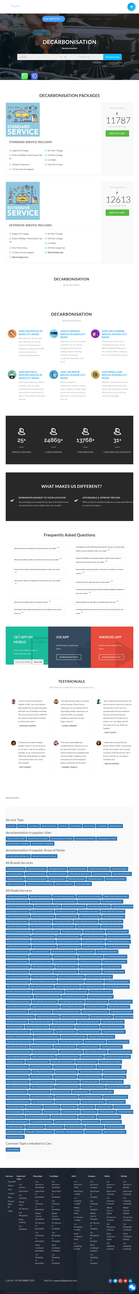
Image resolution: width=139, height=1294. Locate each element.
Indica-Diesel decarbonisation (18, 1007)
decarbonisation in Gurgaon (38, 839)
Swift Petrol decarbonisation (41, 921)
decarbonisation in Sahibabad (42, 844)
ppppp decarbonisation (15, 1117)
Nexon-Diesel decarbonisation (112, 1027)
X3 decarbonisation (89, 1112)
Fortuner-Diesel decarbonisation (44, 977)
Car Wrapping (76, 826)
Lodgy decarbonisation (15, 1062)
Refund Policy (126, 1292)
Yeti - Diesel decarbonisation (43, 1102)
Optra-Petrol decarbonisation (71, 1052)
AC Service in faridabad (56, 1226)
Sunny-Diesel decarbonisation (42, 1087)
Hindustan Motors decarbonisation (39, 884)
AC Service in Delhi (78, 1218)
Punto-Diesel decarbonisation (37, 1117)
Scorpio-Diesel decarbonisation (117, 987)
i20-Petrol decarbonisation (94, 932)
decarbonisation (115, 826)
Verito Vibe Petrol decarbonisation (47, 997)
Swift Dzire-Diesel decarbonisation (47, 906)
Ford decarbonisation (15, 874)
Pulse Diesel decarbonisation (110, 1062)
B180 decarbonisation (95, 1127)
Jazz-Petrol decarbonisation (40, 957)
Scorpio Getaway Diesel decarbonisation (48, 992)
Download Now (69, 657)
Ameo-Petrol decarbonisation (114, 1077)
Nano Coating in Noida (111, 1236)
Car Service (22, 1185)
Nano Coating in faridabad (56, 1248)
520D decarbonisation (71, 1112)
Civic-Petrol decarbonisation (41, 962)
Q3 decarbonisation (87, 1107)
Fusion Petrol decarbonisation (70, 1042)
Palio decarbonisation (87, 1117)
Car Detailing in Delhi (77, 1246)
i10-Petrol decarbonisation (112, 927)
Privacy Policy (112, 1292)
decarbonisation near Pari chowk (44, 856)
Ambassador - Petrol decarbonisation (69, 1132)
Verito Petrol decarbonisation (101, 992)
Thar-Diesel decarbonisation (17, 987)
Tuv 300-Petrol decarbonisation (117, 982)
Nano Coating (89, 826)
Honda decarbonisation (57, 869)
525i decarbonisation (107, 1112)
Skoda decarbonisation (15, 879)
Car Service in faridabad (56, 1184)
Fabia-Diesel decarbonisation (17, 1097)
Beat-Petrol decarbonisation (65, 1047)
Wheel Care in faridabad (56, 1216)
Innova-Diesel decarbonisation (18, 977)
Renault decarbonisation (57, 874)
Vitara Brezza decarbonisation (111, 921)
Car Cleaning (33, 826)
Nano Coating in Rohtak (127, 1236)
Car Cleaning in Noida (110, 1201)
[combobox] (41, 57)
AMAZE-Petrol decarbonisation (65, 957)
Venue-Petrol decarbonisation (18, 952)
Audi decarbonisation (57, 879)
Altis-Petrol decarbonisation (90, 972)
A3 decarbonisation (34, 1107)
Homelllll (12, 1181)
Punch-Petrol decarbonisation (18, 1032)
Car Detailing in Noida (110, 1246)
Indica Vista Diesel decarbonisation (67, 1012)
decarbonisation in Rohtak (85, 839)
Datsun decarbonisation (121, 874)
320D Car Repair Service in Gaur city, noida (73, 375)
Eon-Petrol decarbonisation (64, 927)
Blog (10, 1197)
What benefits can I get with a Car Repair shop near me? (96, 602)
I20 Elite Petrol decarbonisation (18, 947)
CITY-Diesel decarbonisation (115, 957)
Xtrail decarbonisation (90, 1082)
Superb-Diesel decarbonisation (18, 1102)
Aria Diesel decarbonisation (96, 1007)
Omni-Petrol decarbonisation (63, 896)
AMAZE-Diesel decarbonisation (91, 957)
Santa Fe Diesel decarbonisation (44, 947)
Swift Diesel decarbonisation (17, 921)
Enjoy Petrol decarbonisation (92, 1057)
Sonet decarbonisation (15, 1137)
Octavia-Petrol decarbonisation (93, 1102)
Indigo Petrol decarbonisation (47, 1017)
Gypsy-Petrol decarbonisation (42, 911)
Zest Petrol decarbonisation (17, 1022)
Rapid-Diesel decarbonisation (66, 1097)
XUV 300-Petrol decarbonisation (44, 1002)
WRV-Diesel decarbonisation (43, 967)
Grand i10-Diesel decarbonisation (19, 932)
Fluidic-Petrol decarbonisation (68, 937)
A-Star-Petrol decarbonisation (65, 901)
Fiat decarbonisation (95, 879)
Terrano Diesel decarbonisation (67, 1087)
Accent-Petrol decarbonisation (18, 937)
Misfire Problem (13, 1150)
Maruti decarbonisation (15, 869)
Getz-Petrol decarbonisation (41, 927)
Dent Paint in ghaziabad (39, 1194)
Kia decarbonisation (83, 884)
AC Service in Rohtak (127, 1218)
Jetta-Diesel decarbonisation (41, 1077)
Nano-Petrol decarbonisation (120, 1002)
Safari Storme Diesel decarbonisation (74, 1017)
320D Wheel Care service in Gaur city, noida (114, 375)
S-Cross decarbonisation (63, 921)
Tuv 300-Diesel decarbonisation (18, 1002)
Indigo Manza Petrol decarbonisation (20, 1017)
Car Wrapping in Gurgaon (94, 1236)
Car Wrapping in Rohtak (127, 1227)
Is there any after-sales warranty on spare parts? (93, 582)
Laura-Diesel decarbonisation (90, 1097)
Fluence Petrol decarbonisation (109, 1067)
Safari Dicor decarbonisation (97, 1002)
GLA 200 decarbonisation (111, 1122)
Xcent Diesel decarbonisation (69, 947)
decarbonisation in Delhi (16, 839)
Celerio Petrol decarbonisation (43, 916)
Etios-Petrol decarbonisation (17, 972)
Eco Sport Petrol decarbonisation (74, 1037)
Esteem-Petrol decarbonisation (74, 906)
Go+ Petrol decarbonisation (39, 1092)
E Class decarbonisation (35, 1127)
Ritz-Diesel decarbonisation (112, 901)
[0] (131, 6)
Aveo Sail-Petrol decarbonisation (18, 1052)
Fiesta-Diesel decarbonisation (89, 1032)
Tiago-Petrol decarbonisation (64, 1022)
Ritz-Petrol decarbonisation (89, 901)
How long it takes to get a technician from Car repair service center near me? (37, 611)
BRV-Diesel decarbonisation (90, 967)
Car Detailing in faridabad (56, 1258)
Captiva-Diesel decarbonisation (43, 1057)
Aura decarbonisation (86, 952)
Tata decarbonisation (119, 869)
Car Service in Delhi (78, 1184)
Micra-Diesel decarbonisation (17, 1087)
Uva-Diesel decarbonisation (88, 1047)
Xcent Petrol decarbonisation (93, 947)
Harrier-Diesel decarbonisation (62, 1027)
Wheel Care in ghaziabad (39, 1216)
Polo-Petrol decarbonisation (43, 1072)
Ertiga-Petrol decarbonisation (123, 906)
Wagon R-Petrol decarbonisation (115, 896)
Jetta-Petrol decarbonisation (17, 1077)
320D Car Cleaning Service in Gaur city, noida (114, 334)
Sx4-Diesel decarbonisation (89, 911)
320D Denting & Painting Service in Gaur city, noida (30, 375)
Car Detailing (101, 826)
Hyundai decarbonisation (36, 869)
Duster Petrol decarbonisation (62, 1062)
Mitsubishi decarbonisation (36, 879)
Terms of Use (98, 1292)
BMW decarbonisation (76, 879)
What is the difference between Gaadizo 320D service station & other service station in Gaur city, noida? (98, 560)
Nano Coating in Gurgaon (94, 1248)
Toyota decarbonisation (77, 869)
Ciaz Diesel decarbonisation (67, 916)
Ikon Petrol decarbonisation (118, 1042)
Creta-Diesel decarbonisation (117, 947)
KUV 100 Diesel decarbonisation (74, 997)
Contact (11, 1193)
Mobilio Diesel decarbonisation (115, 962)
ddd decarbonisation (80, 1092)
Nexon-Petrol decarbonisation (37, 1027)
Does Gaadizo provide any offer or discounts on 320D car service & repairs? (99, 571)
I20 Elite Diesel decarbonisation (118, 942)
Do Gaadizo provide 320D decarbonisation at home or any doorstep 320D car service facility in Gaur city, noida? (100, 549)
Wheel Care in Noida (110, 1210)
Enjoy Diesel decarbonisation (68, 1057)
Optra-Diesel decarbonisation (95, 1052)
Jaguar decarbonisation (15, 884)
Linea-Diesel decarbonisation (41, 1122)
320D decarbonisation (33, 1112)
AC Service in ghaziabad (40, 1226)
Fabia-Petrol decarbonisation (102, 1092)
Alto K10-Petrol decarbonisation (89, 896)
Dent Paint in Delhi (78, 1192)
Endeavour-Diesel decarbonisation (19, 1037)
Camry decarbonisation (111, 967)
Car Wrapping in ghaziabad (39, 1236)
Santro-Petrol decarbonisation (88, 927)
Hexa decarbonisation (15, 1027)
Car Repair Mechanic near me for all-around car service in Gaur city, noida (100, 611)
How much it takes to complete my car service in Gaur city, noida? (37, 581)
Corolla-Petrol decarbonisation (66, 972)
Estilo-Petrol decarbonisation (17, 901)
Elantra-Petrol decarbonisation (18, 942)
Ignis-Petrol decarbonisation (17, 927)
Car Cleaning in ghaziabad (39, 1205)
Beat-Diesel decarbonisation (41, 1047)
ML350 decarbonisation (114, 1127)
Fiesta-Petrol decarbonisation (113, 1032)
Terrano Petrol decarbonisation (93, 1087)
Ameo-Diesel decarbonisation (17, 1082)
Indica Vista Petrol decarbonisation (95, 1012)
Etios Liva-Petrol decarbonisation (71, 982)
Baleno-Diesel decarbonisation (86, 921)
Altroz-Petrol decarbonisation (87, 1027)
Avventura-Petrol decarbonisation (64, 1117)
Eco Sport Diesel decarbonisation (47, 1037)
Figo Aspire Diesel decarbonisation (101, 1037)
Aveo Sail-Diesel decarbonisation (45, 1052)
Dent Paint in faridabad (56, 1194)
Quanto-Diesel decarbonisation (67, 987)
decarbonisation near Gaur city (18, 856)
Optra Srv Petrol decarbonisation (117, 1057)
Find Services (112, 56)
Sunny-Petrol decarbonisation (118, 1087)
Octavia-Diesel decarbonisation (67, 1102)
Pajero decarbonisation (116, 1102)
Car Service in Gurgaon (94, 1184)
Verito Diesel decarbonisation (76, 992)
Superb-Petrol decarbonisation (116, 1097)
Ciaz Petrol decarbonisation (90, 916)
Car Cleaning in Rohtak (127, 1201)
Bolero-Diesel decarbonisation (42, 987)
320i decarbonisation (51, 1112)
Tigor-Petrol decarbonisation (88, 1022)
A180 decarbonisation (55, 1127)
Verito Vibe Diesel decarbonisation (19, 997)
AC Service (63, 826)
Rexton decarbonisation (64, 884)
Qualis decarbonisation (94, 982)
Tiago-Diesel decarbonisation (40, 1022)
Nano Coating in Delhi (78, 1236)
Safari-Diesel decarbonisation (72, 1007)
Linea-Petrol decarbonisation (17, 1122)
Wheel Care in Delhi (77, 1210)
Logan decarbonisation (86, 1067)
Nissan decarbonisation (101, 874)
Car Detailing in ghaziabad (39, 1258)
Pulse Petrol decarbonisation (17, 1067)
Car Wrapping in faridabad (56, 1236)
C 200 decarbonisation (15, 1127)
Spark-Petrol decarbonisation (17, 1047)
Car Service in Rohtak (127, 1184)
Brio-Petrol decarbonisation (17, 957)
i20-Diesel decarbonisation (71, 932)
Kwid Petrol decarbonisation (87, 1062)
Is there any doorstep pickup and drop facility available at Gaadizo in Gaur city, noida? (100, 591)
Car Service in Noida (111, 1184)
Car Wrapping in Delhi (78, 1227)
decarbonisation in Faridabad (61, 839)
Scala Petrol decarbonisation (65, 1067)
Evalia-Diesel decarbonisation (67, 1082)
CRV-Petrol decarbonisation (90, 962)
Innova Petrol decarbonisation (18, 982)
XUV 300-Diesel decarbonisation (71, 1002)
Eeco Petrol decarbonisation (114, 916)
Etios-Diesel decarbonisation (41, 972)
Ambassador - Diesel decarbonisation (39, 1132)
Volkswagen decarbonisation (79, 874)
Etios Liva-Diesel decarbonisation (44, 982)
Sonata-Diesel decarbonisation (69, 942)
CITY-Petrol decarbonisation (17, 962)
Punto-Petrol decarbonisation (109, 1117)
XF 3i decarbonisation (15, 1132)
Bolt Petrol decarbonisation (17, 1012)
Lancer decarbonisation (15, 1107)
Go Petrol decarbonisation (16, 1092)
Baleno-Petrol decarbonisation (113, 911)
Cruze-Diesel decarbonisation (120, 1052)
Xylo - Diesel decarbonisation (92, 987)
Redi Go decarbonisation (61, 1092)
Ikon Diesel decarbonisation (95, 1042)
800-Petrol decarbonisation (17, 896)
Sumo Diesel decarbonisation (101, 1017)
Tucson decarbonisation (40, 952)
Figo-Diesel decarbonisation (65, 1032)
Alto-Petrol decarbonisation (40, 896)
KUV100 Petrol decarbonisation (100, 997)
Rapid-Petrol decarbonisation (41, 1097)
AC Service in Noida (111, 1218)
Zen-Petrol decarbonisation (41, 901)
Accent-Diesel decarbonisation (43, 937)
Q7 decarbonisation (122, 1107)
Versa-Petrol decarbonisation (99, 906)
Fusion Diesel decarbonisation (46, 1042)
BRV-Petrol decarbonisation (67, 967)
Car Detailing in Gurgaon (94, 1258)
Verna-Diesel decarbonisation (118, 937)
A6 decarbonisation (69, 1107)
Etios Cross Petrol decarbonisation (99, 977)
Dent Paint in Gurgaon (94, 1194)
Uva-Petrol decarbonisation (111, 1047)
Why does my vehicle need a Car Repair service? (31, 602)
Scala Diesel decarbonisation (41, 1067)
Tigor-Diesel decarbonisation (112, 1022)
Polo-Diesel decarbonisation (66, 1072)
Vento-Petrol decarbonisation (90, 1072)
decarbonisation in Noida (107, 839)
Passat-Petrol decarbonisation (65, 1077)
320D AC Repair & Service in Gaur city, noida (73, 334)
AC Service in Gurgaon (94, 1226)
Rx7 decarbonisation (93, 1132)
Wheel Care (21, 1203)
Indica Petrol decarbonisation (40, 1012)
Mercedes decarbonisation (115, 879)
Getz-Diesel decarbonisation (117, 932)
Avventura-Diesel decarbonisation (67, 1122)
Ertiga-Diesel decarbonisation (17, 911)
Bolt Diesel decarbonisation (119, 1007)
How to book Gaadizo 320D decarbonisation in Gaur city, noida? (37, 569)
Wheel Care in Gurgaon (93, 1216)
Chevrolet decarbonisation (35, 874)
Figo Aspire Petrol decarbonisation (19, 1042)
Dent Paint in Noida (111, 1192)
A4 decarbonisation (52, 1107)
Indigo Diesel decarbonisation (121, 1012)
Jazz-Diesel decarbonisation (107, 952)
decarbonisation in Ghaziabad (18, 844)
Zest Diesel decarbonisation (125, 1017)
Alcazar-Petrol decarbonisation (63, 952)
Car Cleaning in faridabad (56, 1205)
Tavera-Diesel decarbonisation (18, 1057)
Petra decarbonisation (91, 1122)
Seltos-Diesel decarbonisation (114, 1132)
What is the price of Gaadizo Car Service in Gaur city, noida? (35, 548)
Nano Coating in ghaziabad (39, 1248)
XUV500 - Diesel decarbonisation (19, 992)
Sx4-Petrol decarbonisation (66, 911)
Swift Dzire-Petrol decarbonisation (19, 906)
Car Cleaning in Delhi (77, 1201)
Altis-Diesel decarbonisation (114, 972)
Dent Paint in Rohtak (127, 1192)
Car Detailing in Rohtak (127, 1246)
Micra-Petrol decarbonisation (111, 1082)
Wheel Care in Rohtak (126, 1210)
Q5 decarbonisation (104, 1107)
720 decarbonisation (125, 1112)
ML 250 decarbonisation (75, 1127)
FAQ (10, 1189)
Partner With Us (11, 1204)
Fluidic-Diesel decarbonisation (94, 937)
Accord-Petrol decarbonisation (66, 962)
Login (10, 1211)
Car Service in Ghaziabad (39, 1184)
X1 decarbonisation (14, 1112)
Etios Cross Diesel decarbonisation (71, 977)
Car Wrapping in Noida (111, 1227)
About (10, 1185)
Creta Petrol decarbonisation (93, 942)
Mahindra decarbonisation (98, 869)
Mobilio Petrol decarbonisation (18, 967)
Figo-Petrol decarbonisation (42, 1032)
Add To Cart (117, 133)
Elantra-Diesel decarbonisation (44, 942)
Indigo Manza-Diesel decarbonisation (45, 1007)
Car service (11, 826)
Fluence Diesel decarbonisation (18, 1072)
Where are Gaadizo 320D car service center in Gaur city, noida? (36, 560)
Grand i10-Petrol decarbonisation (47, 932)
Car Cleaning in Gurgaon (94, 1205)
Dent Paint (22, 826)
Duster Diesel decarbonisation (37, 1062)
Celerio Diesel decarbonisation (18, 916)
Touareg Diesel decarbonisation (43, 1082)
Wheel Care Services (49, 826)
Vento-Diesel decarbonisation (114, 1072)
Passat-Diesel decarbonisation (89, 1077)
